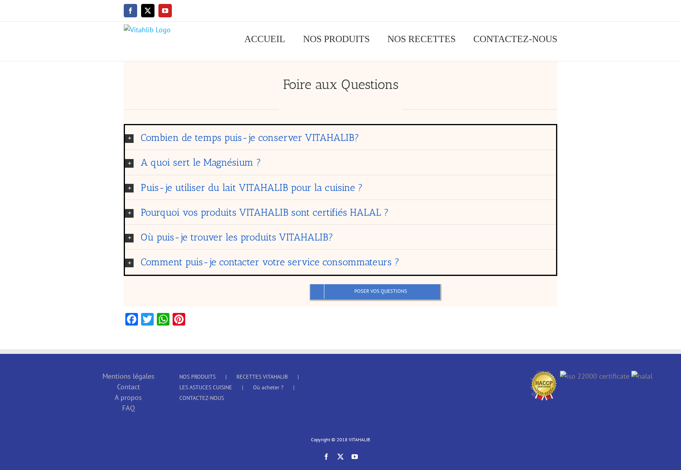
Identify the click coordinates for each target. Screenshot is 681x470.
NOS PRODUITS (197, 376)
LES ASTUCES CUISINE (205, 387)
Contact (128, 386)
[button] (340, 137)
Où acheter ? (268, 387)
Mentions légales (128, 376)
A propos (128, 397)
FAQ (128, 408)
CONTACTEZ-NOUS (201, 398)
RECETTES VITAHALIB (262, 376)
